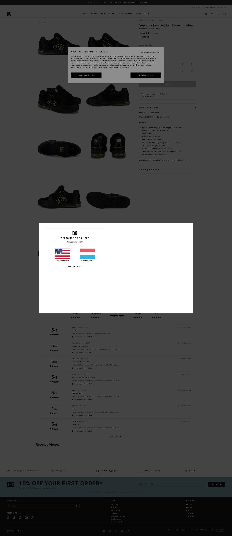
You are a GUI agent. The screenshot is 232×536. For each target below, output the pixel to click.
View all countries (75, 266)
